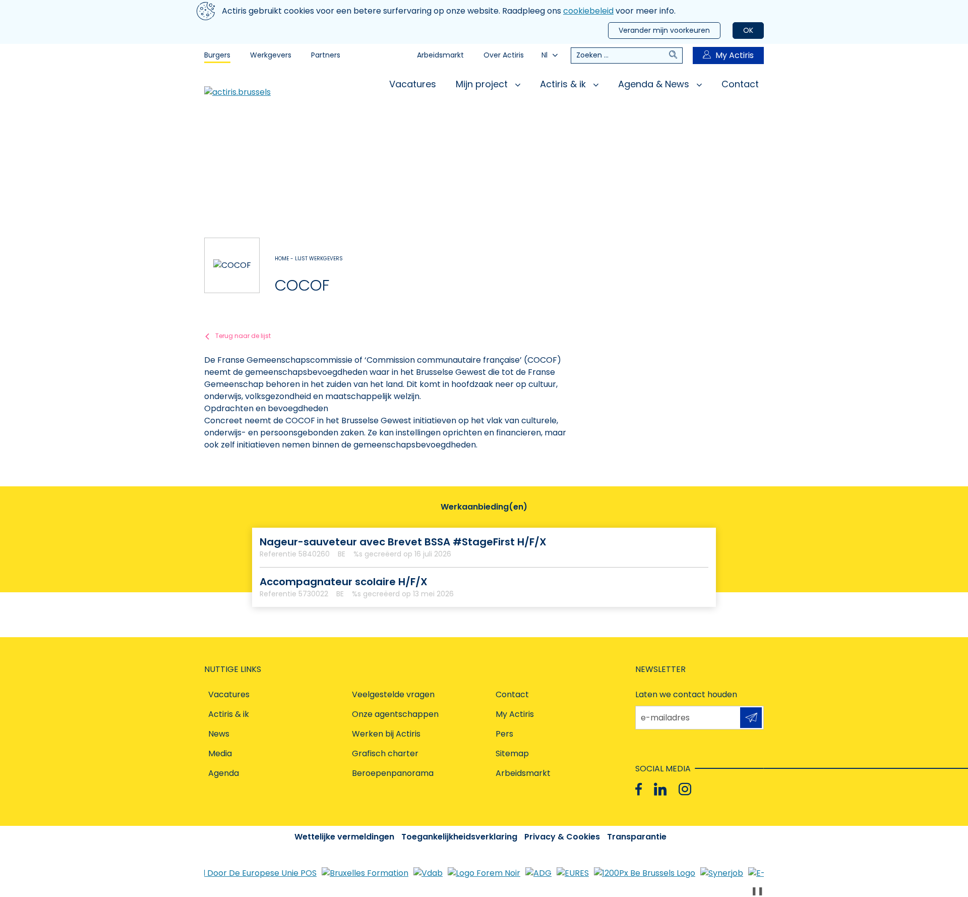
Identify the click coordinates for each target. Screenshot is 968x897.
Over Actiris (503, 55)
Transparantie (637, 837)
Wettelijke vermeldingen (344, 837)
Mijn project (483, 84)
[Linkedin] (660, 789)
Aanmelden (751, 717)
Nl (544, 55)
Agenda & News (655, 84)
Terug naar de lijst (243, 335)
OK (748, 30)
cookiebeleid (588, 11)
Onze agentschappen (395, 714)
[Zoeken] (675, 55)
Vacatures (412, 84)
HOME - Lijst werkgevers (309, 258)
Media (220, 753)
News (218, 734)
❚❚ (757, 890)
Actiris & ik (564, 84)
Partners (325, 55)
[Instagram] (685, 789)
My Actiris (734, 55)
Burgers (217, 55)
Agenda (223, 773)
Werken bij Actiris (386, 734)
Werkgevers (270, 55)
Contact (740, 84)
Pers (504, 734)
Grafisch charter (385, 753)
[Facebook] (638, 789)
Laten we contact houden (686, 694)
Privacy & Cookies (562, 837)
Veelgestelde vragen (393, 694)
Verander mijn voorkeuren (664, 30)
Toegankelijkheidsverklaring (459, 837)
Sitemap (512, 753)
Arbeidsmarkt (440, 55)
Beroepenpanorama (393, 773)
